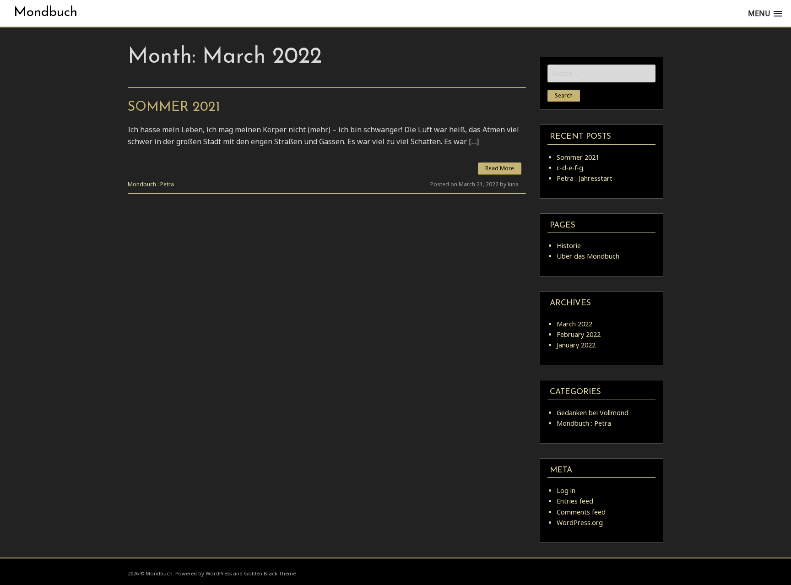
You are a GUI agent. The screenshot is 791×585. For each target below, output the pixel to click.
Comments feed (581, 512)
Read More (499, 168)
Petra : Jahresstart (584, 178)
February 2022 (579, 334)
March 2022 (574, 324)
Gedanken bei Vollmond (592, 412)
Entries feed (575, 501)
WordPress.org (580, 522)
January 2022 (576, 345)
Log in (566, 490)
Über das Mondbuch (588, 256)
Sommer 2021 (174, 107)
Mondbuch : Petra (151, 184)
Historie (569, 245)
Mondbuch (45, 12)
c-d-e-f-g (570, 167)
